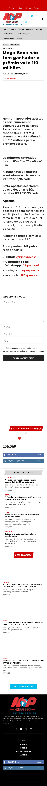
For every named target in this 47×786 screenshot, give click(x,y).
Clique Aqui (30, 265)
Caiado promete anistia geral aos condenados (20, 535)
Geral (5, 45)
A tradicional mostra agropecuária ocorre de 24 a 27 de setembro (20, 481)
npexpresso (30, 270)
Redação (11, 78)
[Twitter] (11, 83)
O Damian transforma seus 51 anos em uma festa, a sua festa (23, 498)
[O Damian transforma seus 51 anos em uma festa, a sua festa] (23, 607)
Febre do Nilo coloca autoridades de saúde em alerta (22, 515)
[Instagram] (26, 22)
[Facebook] (26, 16)
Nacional (14, 45)
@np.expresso (26, 257)
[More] (35, 83)
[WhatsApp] (17, 83)
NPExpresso (28, 275)
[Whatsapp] (31, 729)
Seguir (40, 461)
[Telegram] (29, 83)
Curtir (40, 455)
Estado (8, 478)
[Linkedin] (23, 83)
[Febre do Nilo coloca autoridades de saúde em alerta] (23, 645)
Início (5, 48)
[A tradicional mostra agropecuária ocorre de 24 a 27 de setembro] (23, 569)
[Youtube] (31, 16)
